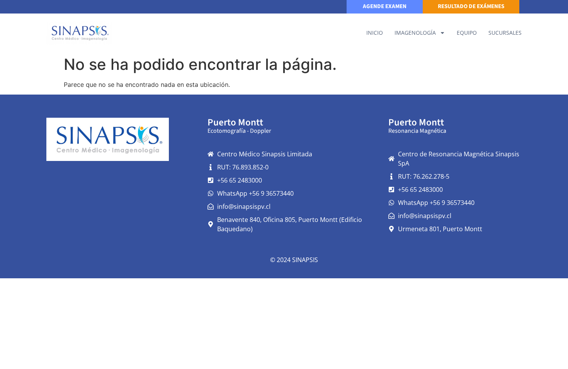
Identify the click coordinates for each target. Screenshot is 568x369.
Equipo (467, 32)
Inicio (374, 32)
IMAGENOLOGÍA (415, 32)
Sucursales (505, 32)
